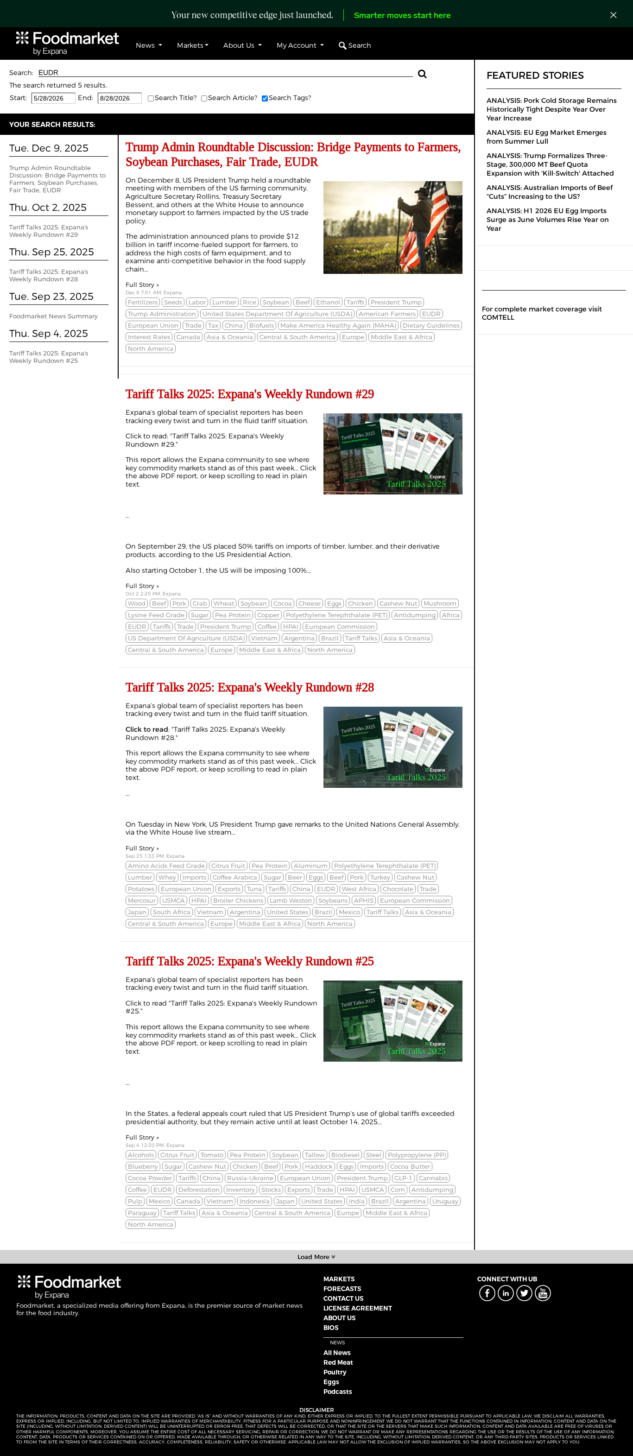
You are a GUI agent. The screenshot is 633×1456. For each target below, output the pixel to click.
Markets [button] (190, 45)
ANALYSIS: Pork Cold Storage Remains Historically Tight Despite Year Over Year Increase (552, 109)
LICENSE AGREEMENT (357, 1308)
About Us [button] (239, 45)
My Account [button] (297, 45)
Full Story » (142, 284)
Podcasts (337, 1391)
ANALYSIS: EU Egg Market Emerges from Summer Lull (547, 137)
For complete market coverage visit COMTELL (542, 313)
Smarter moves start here (402, 16)
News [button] (146, 45)
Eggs (331, 1382)
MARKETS (338, 1279)
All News (337, 1352)
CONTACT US (343, 1298)
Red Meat (338, 1362)
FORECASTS (342, 1288)
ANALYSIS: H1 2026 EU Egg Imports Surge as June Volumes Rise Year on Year (548, 220)
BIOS (330, 1327)
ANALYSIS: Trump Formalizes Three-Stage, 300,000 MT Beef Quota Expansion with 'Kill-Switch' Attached (550, 164)
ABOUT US (339, 1318)
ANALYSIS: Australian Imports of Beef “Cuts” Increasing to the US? (550, 192)
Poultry (335, 1372)
